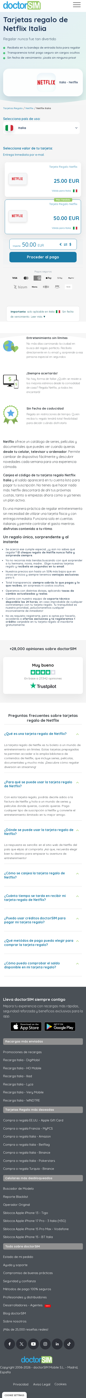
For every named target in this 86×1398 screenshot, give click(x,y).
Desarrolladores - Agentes (26, 1305)
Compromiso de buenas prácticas (28, 1273)
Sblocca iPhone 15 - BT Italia (28, 1237)
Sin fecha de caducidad (45, 408)
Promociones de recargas (22, 1052)
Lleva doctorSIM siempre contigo (34, 999)
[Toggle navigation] (76, 5)
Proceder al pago (43, 257)
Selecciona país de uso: (21, 119)
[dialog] (14, 1395)
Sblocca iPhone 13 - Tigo (25, 1213)
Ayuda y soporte (15, 1265)
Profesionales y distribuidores (25, 1297)
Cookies (60, 1384)
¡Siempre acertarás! (42, 373)
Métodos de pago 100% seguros (27, 1289)
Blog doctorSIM (14, 1313)
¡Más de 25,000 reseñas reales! (25, 1329)
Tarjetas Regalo (13, 108)
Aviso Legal (41, 1384)
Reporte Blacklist (15, 1197)
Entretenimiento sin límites (47, 338)
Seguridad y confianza (19, 1281)
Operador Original (16, 1205)
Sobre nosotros (15, 1321)
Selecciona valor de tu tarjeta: (28, 148)
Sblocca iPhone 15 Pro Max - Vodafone (36, 1229)
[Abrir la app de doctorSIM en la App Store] (26, 1026)
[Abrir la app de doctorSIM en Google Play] (60, 1026)
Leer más (38, 316)
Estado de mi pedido (18, 1257)
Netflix (29, 108)
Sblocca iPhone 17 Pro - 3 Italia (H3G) (34, 1221)
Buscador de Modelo (18, 1189)
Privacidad (20, 1384)
